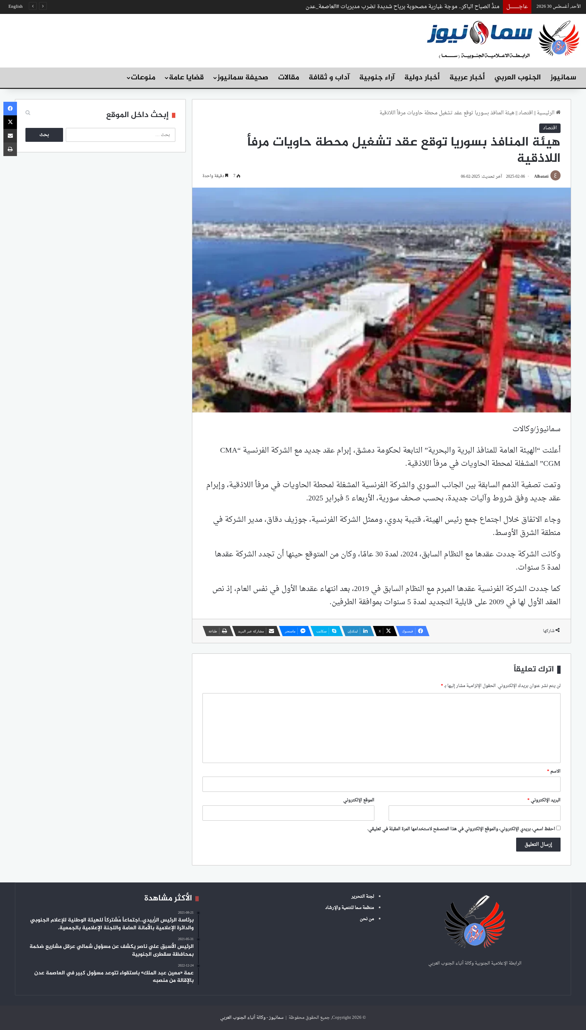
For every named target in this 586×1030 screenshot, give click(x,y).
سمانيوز (563, 78)
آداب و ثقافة (329, 78)
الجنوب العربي (517, 78)
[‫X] (10, 122)
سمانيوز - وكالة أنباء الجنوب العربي (252, 1017)
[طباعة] (10, 149)
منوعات (143, 78)
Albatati (541, 176)
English (15, 6)
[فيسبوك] (10, 108)
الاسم (554, 771)
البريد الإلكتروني (544, 800)
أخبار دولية (422, 78)
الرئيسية (546, 113)
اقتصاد (526, 113)
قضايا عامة (186, 78)
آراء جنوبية (377, 78)
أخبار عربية (467, 78)
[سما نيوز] (503, 38)
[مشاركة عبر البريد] (10, 135)
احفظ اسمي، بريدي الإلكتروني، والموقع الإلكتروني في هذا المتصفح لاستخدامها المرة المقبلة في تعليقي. (461, 829)
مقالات (288, 78)
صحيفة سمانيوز (242, 78)
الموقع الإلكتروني (358, 800)
